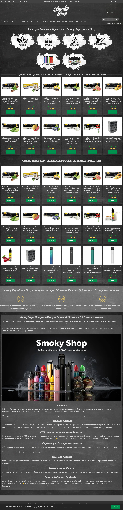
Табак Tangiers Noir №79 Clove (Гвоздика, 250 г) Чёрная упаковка (92, 139)
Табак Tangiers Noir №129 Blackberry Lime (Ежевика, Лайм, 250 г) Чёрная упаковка (72, 100)
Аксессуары (41, 21)
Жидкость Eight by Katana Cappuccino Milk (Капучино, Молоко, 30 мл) (112, 229)
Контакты (63, 2)
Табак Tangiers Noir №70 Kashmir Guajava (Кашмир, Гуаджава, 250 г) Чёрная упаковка (92, 100)
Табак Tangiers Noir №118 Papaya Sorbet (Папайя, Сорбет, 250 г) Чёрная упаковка (112, 100)
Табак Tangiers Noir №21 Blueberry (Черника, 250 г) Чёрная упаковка (51, 139)
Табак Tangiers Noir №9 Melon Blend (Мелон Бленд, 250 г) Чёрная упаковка (30, 140)
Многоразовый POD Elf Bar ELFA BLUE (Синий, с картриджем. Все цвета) (51, 269)
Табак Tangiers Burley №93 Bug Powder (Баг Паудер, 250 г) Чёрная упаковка (10, 100)
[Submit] (117, 19)
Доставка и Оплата (50, 2)
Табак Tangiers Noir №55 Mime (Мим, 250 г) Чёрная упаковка (10, 139)
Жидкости (80, 21)
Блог (70, 2)
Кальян (4, 21)
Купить (10, 112)
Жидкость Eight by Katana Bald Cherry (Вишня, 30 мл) (10, 268)
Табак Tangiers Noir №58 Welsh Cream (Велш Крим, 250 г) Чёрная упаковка (72, 140)
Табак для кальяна (18, 21)
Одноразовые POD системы (61, 21)
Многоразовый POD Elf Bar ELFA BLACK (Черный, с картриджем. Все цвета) (72, 269)
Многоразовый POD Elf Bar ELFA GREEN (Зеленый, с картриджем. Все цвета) (92, 269)
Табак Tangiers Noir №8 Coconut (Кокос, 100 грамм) (30, 99)
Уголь (32, 21)
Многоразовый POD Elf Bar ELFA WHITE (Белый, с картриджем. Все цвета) (112, 269)
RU (108, 2)
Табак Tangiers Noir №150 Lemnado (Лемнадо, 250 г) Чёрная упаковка (51, 100)
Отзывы (77, 2)
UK (111, 2)
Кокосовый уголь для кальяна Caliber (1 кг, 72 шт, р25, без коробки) (112, 139)
